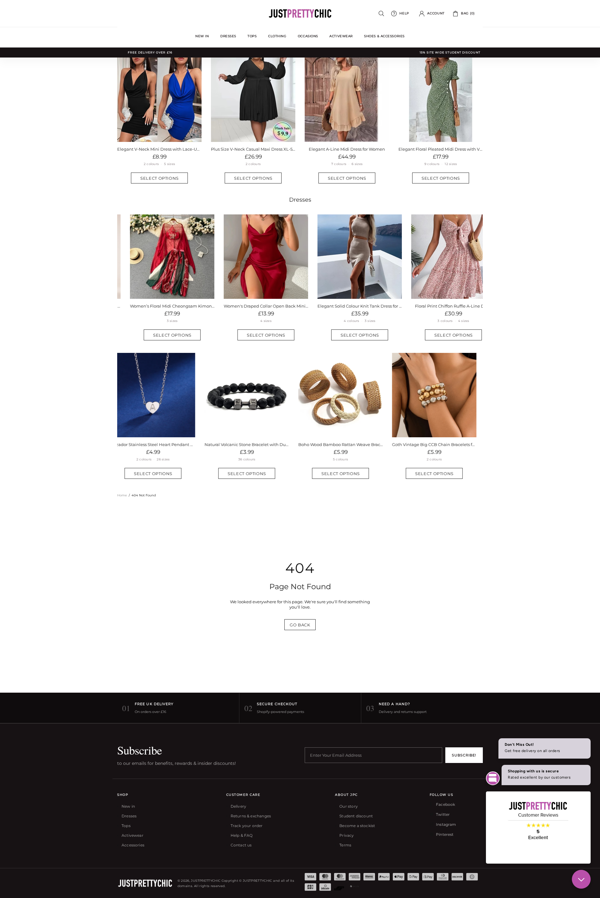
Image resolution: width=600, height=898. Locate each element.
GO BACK (300, 624)
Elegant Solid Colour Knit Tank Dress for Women (347, 306)
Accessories (133, 845)
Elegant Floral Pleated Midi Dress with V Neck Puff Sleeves (440, 149)
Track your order (247, 825)
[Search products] (381, 13)
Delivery (238, 806)
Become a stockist (357, 825)
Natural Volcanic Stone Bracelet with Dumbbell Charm (159, 444)
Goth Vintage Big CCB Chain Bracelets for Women (347, 444)
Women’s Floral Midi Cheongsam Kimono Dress (159, 306)
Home (122, 495)
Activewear (132, 835)
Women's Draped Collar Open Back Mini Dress (253, 306)
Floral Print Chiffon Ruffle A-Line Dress (440, 306)
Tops (126, 825)
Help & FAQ (242, 835)
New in (128, 806)
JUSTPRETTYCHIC (300, 13)
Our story (348, 806)
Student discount (356, 816)
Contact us (241, 845)
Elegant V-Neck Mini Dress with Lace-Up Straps (159, 149)
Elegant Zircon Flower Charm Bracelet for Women (440, 444)
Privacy (346, 835)
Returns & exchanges (251, 816)
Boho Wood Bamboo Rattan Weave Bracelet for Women (253, 444)
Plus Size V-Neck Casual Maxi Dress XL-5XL (253, 149)
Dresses (300, 199)
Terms (345, 845)
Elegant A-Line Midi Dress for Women (347, 149)
